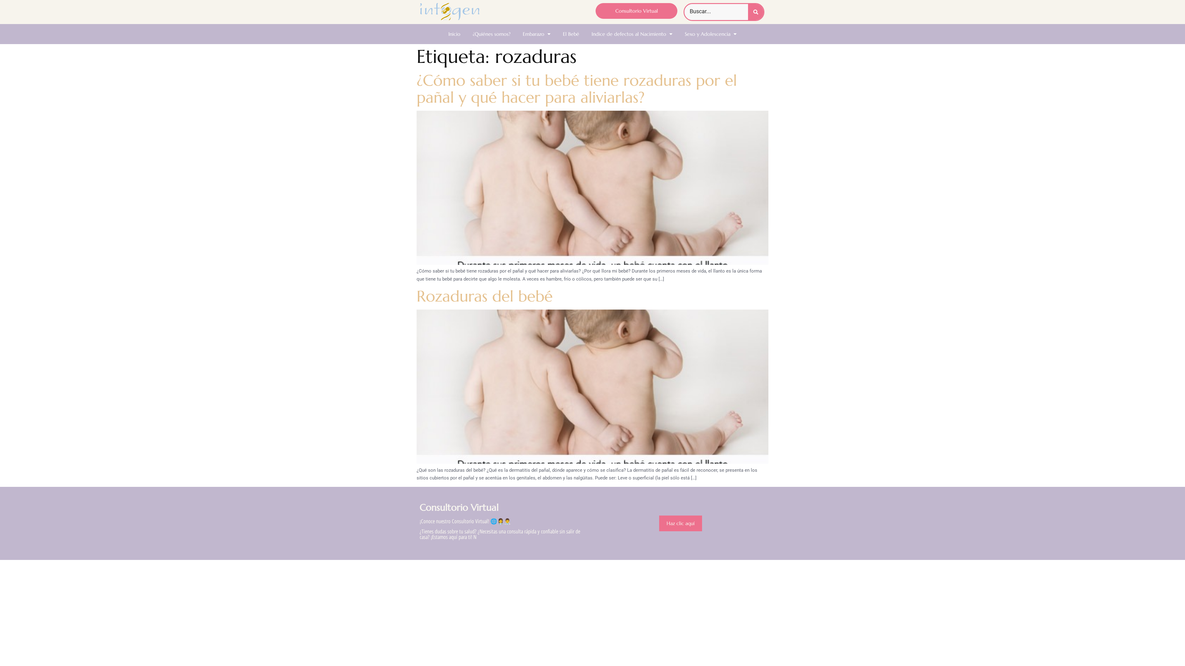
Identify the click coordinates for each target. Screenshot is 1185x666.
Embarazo (533, 34)
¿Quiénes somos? (491, 34)
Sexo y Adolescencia (707, 34)
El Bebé (571, 34)
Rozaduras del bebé (485, 296)
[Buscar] (755, 12)
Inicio (454, 34)
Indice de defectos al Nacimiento (629, 34)
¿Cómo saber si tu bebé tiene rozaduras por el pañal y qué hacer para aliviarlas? (577, 89)
